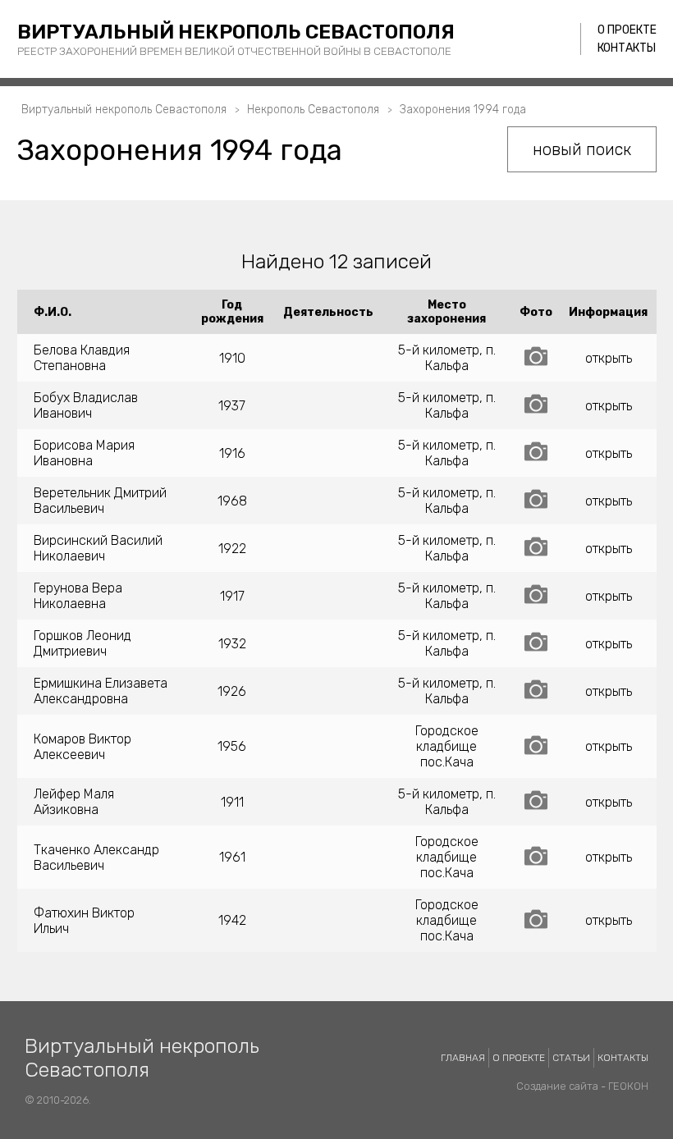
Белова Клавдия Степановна (82, 357)
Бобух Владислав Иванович (86, 405)
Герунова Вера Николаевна (78, 595)
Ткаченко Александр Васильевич (96, 857)
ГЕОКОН (628, 1086)
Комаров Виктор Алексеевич (82, 746)
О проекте (627, 30)
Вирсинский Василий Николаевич (98, 548)
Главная (463, 1058)
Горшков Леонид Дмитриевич (82, 643)
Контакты (626, 48)
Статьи (571, 1058)
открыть (608, 358)
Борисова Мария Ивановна (84, 453)
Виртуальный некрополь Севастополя (236, 32)
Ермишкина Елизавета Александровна (100, 691)
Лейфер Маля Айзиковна (74, 801)
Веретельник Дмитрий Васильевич (100, 500)
